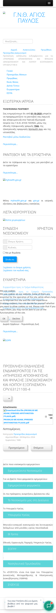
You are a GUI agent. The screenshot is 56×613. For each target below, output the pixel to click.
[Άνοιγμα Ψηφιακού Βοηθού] (49, 606)
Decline (16, 318)
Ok (4, 318)
